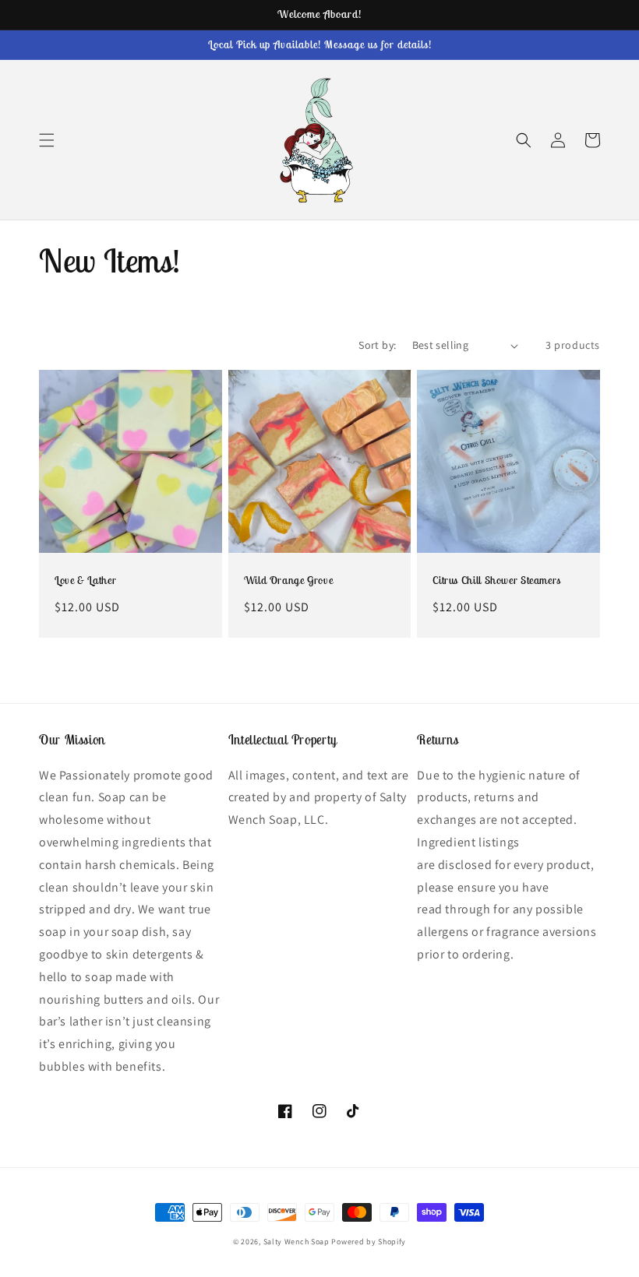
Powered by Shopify (368, 1242)
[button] (47, 140)
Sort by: (377, 345)
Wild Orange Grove (289, 580)
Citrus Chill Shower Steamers (496, 580)
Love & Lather (85, 580)
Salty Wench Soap (296, 1242)
